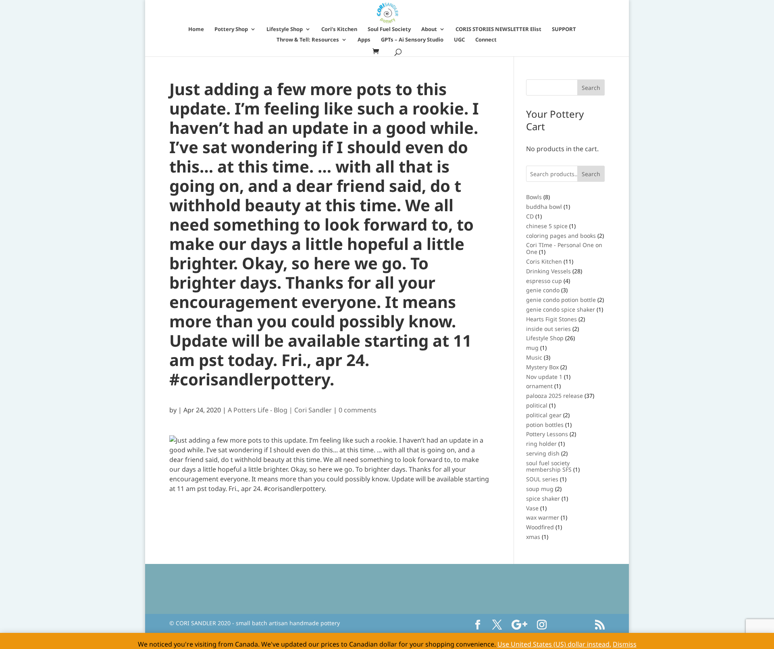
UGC (459, 40)
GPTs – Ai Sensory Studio (412, 40)
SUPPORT (564, 29)
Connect (486, 40)
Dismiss (625, 644)
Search (591, 174)
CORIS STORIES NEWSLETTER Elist (498, 29)
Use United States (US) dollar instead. (554, 644)
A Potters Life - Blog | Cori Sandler (280, 410)
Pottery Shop (231, 29)
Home (196, 29)
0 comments (358, 410)
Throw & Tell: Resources (308, 40)
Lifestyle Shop (284, 29)
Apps (364, 40)
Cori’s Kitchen (339, 29)
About (429, 29)
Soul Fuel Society (389, 29)
